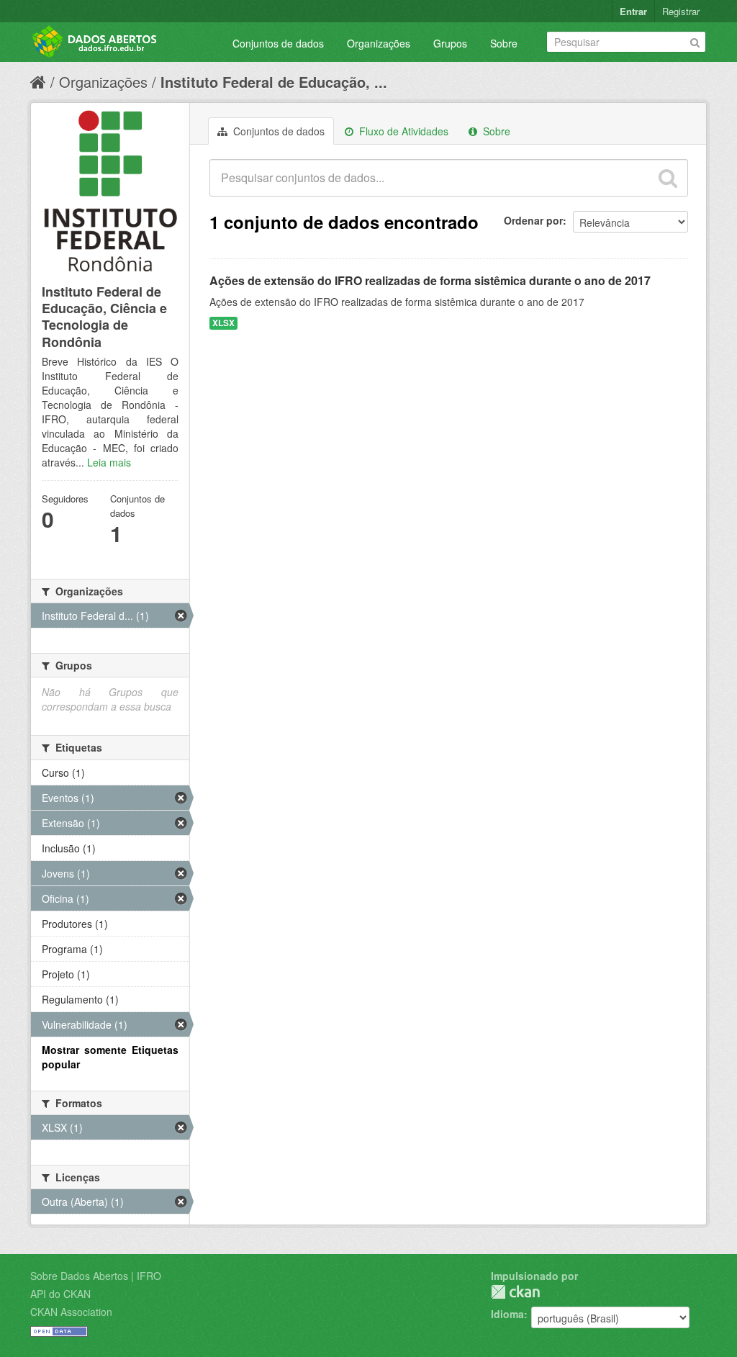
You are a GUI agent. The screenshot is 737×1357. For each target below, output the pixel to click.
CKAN (515, 1291)
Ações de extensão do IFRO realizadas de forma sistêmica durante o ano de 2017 (430, 280)
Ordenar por (533, 220)
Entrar (633, 11)
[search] (668, 178)
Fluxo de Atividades (402, 131)
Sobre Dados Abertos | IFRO (95, 1275)
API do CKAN (60, 1293)
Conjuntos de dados (278, 43)
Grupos (450, 43)
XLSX (223, 323)
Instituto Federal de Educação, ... (273, 81)
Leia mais (109, 462)
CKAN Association (71, 1311)
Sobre (503, 43)
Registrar (681, 11)
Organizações (378, 43)
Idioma (507, 1314)
